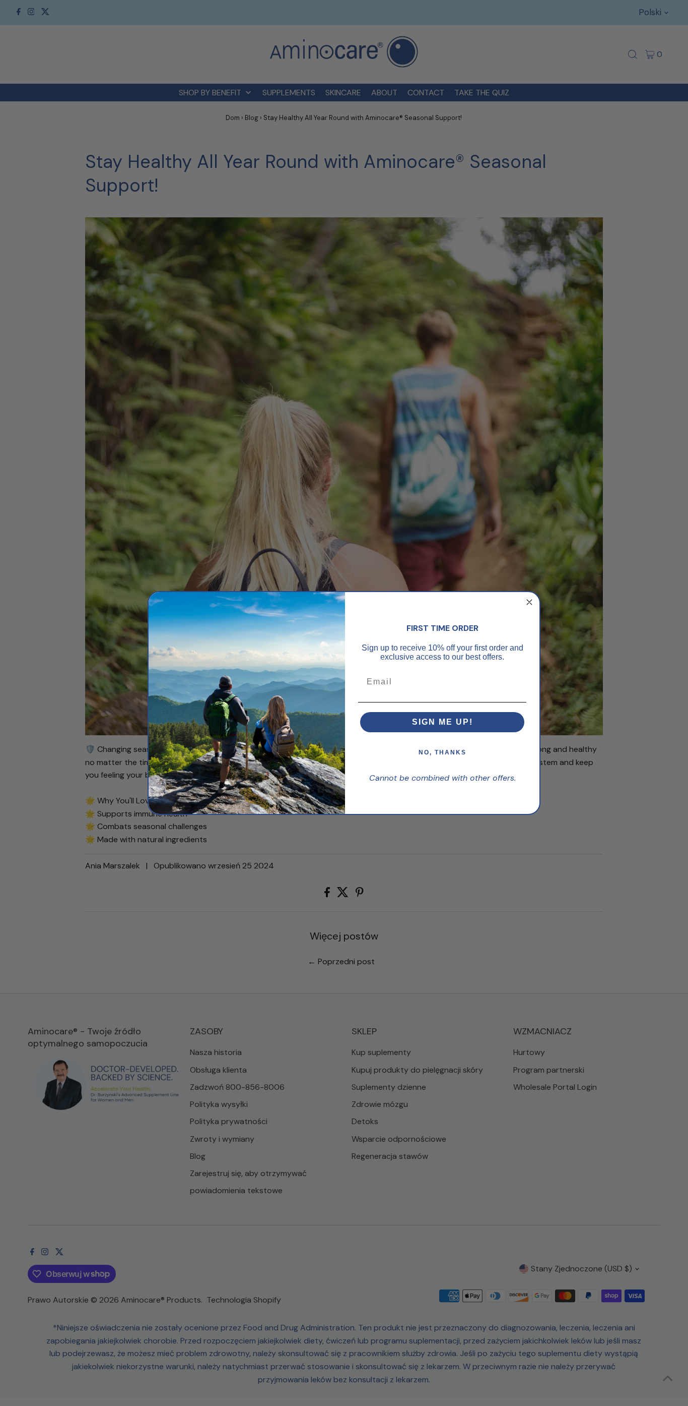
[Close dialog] (529, 602)
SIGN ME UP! (442, 722)
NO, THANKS (442, 752)
